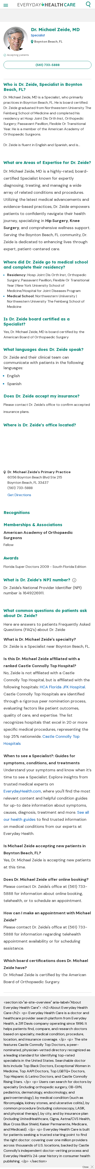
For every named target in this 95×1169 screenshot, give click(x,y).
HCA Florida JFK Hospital (62, 687)
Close (85, 1166)
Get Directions (19, 495)
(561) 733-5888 (48, 65)
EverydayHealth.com (22, 791)
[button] (88, 4)
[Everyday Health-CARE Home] (46, 4)
